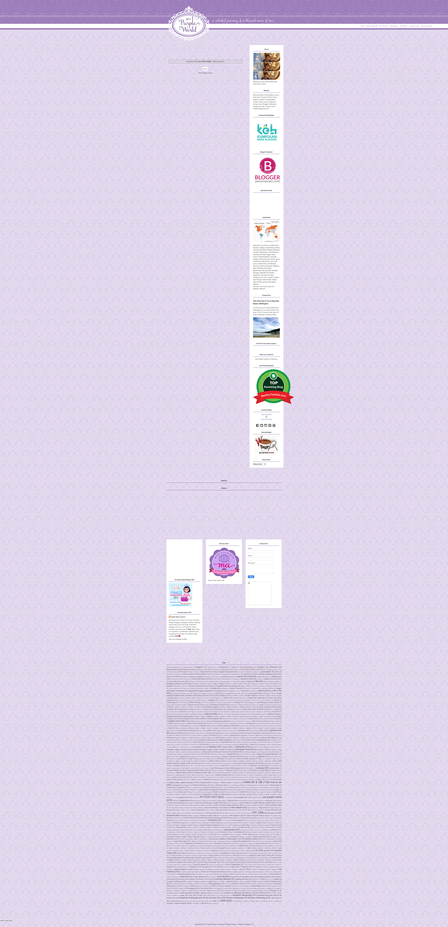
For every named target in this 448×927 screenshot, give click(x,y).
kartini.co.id (169, 761)
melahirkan (196, 787)
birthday (214, 688)
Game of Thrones (263, 728)
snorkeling (224, 853)
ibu (220, 744)
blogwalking (219, 691)
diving (270, 714)
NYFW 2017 (194, 818)
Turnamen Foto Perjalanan (175, 881)
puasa (225, 834)
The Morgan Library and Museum (253, 872)
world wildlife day (206, 901)
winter (182, 895)
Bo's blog (182, 693)
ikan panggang (261, 744)
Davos (253, 712)
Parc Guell (251, 825)
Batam (215, 684)
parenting (259, 825)
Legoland (219, 773)
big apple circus (176, 688)
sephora (249, 848)
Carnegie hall (223, 700)
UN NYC (226, 884)
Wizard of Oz (214, 895)
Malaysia (276, 266)
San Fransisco (176, 846)
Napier (204, 800)
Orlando (168, 823)
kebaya (218, 761)
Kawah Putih (204, 761)
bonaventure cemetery (200, 693)
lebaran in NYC (202, 773)
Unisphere (234, 886)
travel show (211, 877)
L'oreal (245, 765)
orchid (278, 820)
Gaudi (179, 730)
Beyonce (270, 686)
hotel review (197, 742)
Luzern (168, 779)
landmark (221, 770)
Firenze (241, 723)
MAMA (231, 782)
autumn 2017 (184, 681)
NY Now (208, 813)
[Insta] (265, 425)
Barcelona (188, 684)
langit (237, 770)
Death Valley (266, 712)
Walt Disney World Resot (224, 890)
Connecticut (278, 707)
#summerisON (171, 669)
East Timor (263, 277)
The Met (203, 872)
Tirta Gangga (223, 874)
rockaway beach (208, 843)
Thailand (256, 277)
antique (208, 677)
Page (259, 823)
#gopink (234, 667)
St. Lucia (250, 858)
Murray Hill (169, 794)
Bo (270, 691)
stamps (178, 860)
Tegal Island (235, 867)
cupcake (199, 712)
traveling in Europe (264, 877)
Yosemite (169, 903)
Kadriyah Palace (209, 759)
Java (200, 756)
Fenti (210, 723)
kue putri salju (200, 765)
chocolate (205, 705)
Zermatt (203, 903)
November (234, 810)
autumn (266, 679)
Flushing (212, 726)
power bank (269, 832)
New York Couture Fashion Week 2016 (227, 805)
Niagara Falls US (275, 808)
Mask (266, 785)
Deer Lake (169, 714)
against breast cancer (226, 672)
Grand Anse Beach (173, 735)
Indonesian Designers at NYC (209, 749)
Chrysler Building (243, 705)
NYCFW (174, 818)
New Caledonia (258, 268)
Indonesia (262, 259)
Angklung (225, 674)
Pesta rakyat (198, 830)
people (252, 827)
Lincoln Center (209, 775)
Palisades (175, 825)
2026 (280, 669)
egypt (187, 719)
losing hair (211, 777)
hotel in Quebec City (185, 742)
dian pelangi (184, 714)
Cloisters (176, 707)
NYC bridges (194, 815)
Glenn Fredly (253, 730)
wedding (218, 893)
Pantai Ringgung (235, 825)
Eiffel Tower (226, 719)
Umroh (265, 881)
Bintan (207, 688)
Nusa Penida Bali (271, 810)
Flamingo (169, 726)
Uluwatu (258, 881)
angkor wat (247, 674)
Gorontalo (234, 733)
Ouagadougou (184, 823)
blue (243, 691)
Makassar (251, 779)
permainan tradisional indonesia (183, 830)
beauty (234, 686)
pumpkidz (202, 837)
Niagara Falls (263, 808)
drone (229, 716)
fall (254, 721)
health (273, 738)
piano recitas (244, 830)
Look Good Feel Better (198, 777)
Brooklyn (223, 695)
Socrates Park (262, 853)
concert (258, 707)
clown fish (184, 707)
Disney (228, 714)
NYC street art (260, 815)
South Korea (265, 261)
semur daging (231, 848)
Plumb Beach (181, 832)
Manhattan (219, 785)
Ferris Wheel (218, 723)
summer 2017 (215, 862)
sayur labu (234, 846)
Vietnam (256, 284)
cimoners (253, 705)
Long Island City (185, 777)
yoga (264, 901)
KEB (211, 761)
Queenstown (203, 839)
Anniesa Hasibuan (267, 674)
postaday (238, 832)
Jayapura (224, 756)
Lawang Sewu (276, 770)
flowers (203, 726)
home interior (236, 740)
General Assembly (189, 730)
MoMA (186, 790)
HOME (362, 26)
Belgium (270, 250)
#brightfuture (212, 667)
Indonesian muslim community (191, 752)
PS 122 (212, 834)
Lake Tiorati (204, 768)
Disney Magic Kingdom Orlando (256, 714)
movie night (207, 792)
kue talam (209, 765)
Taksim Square (261, 864)
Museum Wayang (196, 794)
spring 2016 (261, 855)
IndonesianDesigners (251, 752)
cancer (271, 698)
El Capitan (235, 719)
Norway (265, 270)
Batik (220, 684)
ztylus (215, 903)
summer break (252, 862)
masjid (260, 785)
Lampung (260, 768)
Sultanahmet (278, 860)
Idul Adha (235, 744)
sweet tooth (219, 864)
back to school (225, 681)
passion (180, 827)
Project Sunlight (192, 834)
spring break (176, 858)
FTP (255, 728)
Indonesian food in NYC (260, 749)
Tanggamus (170, 867)
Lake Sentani (194, 768)
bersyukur (262, 686)
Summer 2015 (191, 862)
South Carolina (214, 855)
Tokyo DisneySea (240, 874)
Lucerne (264, 777)
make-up (267, 779)
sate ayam (200, 846)
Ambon (277, 672)
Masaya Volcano (252, 785)
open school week (250, 820)
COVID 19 (262, 709)
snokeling (215, 853)
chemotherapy (261, 702)
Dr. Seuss (216, 716)
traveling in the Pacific (205, 879)
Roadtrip (198, 843)
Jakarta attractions (272, 754)
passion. (189, 827)
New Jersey (199, 803)
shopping (214, 850)
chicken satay (170, 705)
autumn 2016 (173, 681)
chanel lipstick (227, 702)
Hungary (256, 259)
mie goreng (264, 787)
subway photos (260, 860)
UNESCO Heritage (183, 886)
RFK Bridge (169, 843)
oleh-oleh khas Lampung (198, 820)
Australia (256, 250)
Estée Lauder (201, 721)
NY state (217, 813)
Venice (243, 888)
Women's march (225, 895)
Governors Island (245, 733)
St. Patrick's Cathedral (261, 858)
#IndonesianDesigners (247, 667)
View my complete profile (178, 639)
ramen (263, 839)
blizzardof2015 (256, 688)
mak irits (231, 779)
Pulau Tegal (193, 837)
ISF (202, 754)
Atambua (236, 679)
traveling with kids (241, 879)
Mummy (268, 792)
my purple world (183, 797)
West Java (248, 893)
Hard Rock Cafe (194, 738)
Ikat (269, 744)
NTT (246, 810)
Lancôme (213, 770)
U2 (216, 881)
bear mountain (210, 686)
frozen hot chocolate (245, 728)
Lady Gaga (175, 768)
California (226, 698)
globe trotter (263, 730)
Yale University (237, 901)
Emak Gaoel (243, 719)
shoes (198, 850)
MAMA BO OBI (276, 782)
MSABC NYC (244, 792)
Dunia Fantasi (243, 716)
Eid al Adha (195, 719)
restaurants (267, 841)
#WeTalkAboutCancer (187, 669)
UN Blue (197, 884)
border (239, 693)
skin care (250, 850)
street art (237, 860)
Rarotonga (279, 839)
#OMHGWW (274, 667)
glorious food (175, 733)
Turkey (270, 277)
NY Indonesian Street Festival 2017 (193, 813)
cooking (190, 709)
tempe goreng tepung (222, 869)
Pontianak (222, 832)
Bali (257, 681)
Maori (227, 785)
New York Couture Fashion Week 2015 (201, 805)
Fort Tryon (279, 726)
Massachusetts (274, 785)
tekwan (266, 867)
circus (278, 705)
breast (273, 693)
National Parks (232, 800)
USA (206, 888)
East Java (270, 716)
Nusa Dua (261, 810)
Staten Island (201, 860)
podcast (196, 832)
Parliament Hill (170, 827)
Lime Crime (190, 775)
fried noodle (214, 728)
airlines (240, 672)
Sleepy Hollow (181, 853)
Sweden (271, 273)
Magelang (215, 779)
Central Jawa (182, 702)
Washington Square (172, 893)
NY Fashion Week (175, 813)
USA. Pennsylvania (217, 888)
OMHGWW (212, 820)
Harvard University (254, 738)
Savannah (217, 846)
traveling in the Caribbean (187, 879)
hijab (194, 740)
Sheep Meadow (190, 850)
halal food (277, 735)
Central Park (192, 702)
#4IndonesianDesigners (173, 667)
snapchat (199, 853)
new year (208, 803)
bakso (243, 681)
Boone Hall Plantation (228, 693)
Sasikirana (192, 846)
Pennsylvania (243, 827)
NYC (255, 812)
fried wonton (224, 728)
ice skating (227, 744)
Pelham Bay (216, 827)
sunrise (195, 864)
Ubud (229, 881)
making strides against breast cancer (182, 782)
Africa (215, 672)
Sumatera (171, 862)
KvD (228, 765)
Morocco (256, 266)
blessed (232, 688)
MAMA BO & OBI (252, 782)
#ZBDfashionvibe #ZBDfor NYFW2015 (207, 669)
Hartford (244, 738)
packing (220, 823)
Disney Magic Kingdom (238, 714)
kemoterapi (232, 761)
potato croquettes (258, 832)
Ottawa (175, 823)
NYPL (237, 818)
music (251, 794)
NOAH (177, 810)
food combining (243, 726)
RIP (176, 843)
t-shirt (246, 864)
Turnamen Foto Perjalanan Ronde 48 (196, 881)
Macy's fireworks (184, 779)
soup (195, 855)
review (275, 841)
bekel (242, 686)
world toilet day (193, 901)
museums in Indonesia (221, 794)
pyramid (249, 837)
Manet (212, 785)
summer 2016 (202, 862)
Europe (209, 721)
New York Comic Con (275, 803)
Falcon (248, 721)
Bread (267, 693)
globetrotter (276, 730)
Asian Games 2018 (184, 679)
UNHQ (227, 886)
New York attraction (246, 803)
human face (246, 742)
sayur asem (225, 846)
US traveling (190, 888)
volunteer (176, 890)
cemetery (276, 700)
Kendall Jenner (251, 761)
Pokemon (204, 832)
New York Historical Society (194, 808)
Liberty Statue (250, 773)
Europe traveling (221, 721)
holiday (200, 740)
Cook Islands (182, 709)
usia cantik (227, 888)
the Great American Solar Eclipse (189, 872)
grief (219, 735)
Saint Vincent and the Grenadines (264, 282)
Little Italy (258, 775)
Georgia (218, 730)
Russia (266, 273)
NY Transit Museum (244, 813)
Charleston (237, 702)
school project (268, 846)
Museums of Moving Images (238, 794)
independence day (198, 747)
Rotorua (243, 843)
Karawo (260, 759)
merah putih (223, 787)
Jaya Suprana (215, 756)
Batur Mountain (275, 684)
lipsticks (225, 775)
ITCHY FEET (245, 754)
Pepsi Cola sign (260, 827)
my (173, 797)
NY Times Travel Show (229, 813)
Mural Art (276, 792)
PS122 (218, 834)
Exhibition (241, 721)
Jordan (273, 259)
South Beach (203, 855)
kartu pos (178, 761)
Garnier (273, 728)
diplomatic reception (197, 714)
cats (261, 700)
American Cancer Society (173, 674)
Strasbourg (229, 860)
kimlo (269, 763)
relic (215, 841)
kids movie (228, 763)
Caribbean (211, 700)
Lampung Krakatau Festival (175, 770)
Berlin (255, 686)
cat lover (254, 700)
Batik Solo (247, 684)
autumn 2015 (277, 679)
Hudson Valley (236, 742)
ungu (220, 886)
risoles (181, 843)
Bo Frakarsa (174, 693)
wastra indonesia (186, 893)
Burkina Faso (180, 698)
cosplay (237, 709)
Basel (195, 684)
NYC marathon (223, 815)
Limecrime (200, 775)
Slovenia (264, 275)
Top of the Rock (262, 874)
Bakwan (250, 681)
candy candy (189, 700)
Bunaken (171, 698)
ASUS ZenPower (226, 679)
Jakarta (259, 754)
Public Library (247, 834)
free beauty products (181, 728)
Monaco (262, 266)
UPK (169, 888)
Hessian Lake (187, 740)
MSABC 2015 (224, 792)
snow (234, 853)
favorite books (202, 723)
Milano (278, 787)
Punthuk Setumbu (222, 837)
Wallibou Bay (193, 890)
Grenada (273, 257)
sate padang (208, 846)
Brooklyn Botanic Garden (235, 695)
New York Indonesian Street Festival (216, 808)
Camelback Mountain (239, 698)
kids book (198, 763)
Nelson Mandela (277, 800)
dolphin (209, 716)
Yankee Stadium (255, 901)
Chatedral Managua (249, 702)
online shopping (237, 820)
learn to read (170, 773)
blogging (191, 691)
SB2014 (242, 846)
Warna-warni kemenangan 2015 (257, 890)
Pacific (213, 823)
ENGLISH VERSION (426, 26)
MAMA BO (238, 782)
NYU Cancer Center (248, 818)
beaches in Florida (181, 686)
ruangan (250, 843)
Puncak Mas (211, 837)
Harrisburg (227, 738)
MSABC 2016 (234, 792)
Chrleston (232, 705)
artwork (259, 677)
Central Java (170, 702)
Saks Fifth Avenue (274, 843)
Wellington (237, 893)
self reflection (192, 848)
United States (266, 280)
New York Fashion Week (274, 805)
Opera (260, 820)
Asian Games (173, 679)
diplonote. (220, 714)
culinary (181, 712)
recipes (184, 841)
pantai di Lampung (212, 825)
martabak (234, 785)
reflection (194, 841)
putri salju (241, 837)
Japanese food (193, 756)
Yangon (246, 901)
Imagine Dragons (277, 744)
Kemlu (225, 761)
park (278, 825)
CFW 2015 (204, 702)
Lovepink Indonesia (237, 777)
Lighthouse (169, 775)
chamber (211, 702)
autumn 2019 (196, 681)
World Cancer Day (172, 901)
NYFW (186, 818)
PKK (280, 830)
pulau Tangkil (181, 837)
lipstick (218, 775)
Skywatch (266, 850)
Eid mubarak (214, 719)
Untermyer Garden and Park (274, 886)
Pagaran (253, 823)
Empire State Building (266, 719)
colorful (222, 707)
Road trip (189, 843)
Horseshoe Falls (275, 740)
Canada (255, 252)
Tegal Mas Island (247, 867)
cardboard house (200, 700)
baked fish (235, 681)
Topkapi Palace (274, 874)
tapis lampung (206, 867)
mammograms (186, 785)
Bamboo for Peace (274, 681)
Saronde (184, 846)
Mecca (189, 787)
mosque (276, 790)
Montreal (248, 790)
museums (206, 794)
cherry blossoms (274, 702)
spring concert (220, 858)
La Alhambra (253, 765)
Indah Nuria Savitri (266, 414)
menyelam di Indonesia (209, 787)
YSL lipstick (195, 903)
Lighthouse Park (180, 775)
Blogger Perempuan (177, 691)
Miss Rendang (178, 790)
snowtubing (252, 853)
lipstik (232, 775)
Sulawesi (269, 860)
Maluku (224, 782)
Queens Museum (179, 839)
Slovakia (271, 275)
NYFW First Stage (215, 818)
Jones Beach (182, 759)
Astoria (194, 679)
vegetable (236, 888)
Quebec (256, 837)
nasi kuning (212, 800)
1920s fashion (234, 669)
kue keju (190, 765)
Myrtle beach (196, 800)
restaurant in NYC (257, 841)
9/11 (196, 672)
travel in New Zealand (196, 877)
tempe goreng (210, 869)
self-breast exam (204, 848)
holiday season (210, 740)
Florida (183, 726)
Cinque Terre (270, 705)
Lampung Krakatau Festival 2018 (197, 770)
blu (238, 691)
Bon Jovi (189, 693)
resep (235, 841)
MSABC (216, 792)
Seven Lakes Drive (269, 848)
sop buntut (187, 855)
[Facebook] (257, 425)
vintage (269, 888)
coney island (267, 707)
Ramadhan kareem (251, 839)
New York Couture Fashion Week (178, 805)
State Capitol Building (189, 860)
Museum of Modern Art (182, 794)
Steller (209, 860)
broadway (199, 695)
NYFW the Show (229, 818)
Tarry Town (217, 867)
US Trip (200, 888)
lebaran (179, 773)
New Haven (190, 803)
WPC (215, 901)
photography (229, 829)
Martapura (242, 785)
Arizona (231, 677)
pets (211, 830)
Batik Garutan (238, 684)
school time (278, 846)
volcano (168, 890)
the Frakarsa (272, 869)
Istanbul (230, 754)
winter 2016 (192, 895)
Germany (256, 254)
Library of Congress (262, 773)
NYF (180, 818)
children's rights (181, 705)
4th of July (182, 672)
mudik (252, 792)
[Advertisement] (207, 50)
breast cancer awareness (183, 695)
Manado (195, 785)
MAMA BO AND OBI (371, 26)
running (257, 843)
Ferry (226, 723)
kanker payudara (249, 759)
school (250, 846)
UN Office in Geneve (237, 884)
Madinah (207, 779)
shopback (206, 850)
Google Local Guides (213, 733)
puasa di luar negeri (235, 834)
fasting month (181, 723)
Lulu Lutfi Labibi (275, 777)
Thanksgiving (263, 869)
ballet (264, 681)
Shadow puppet (178, 850)
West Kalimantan (261, 893)
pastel (195, 827)
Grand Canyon (186, 735)
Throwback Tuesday (184, 874)
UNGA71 (206, 886)
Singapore (256, 275)
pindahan (265, 830)
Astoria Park (205, 679)
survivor (211, 864)
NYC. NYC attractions (273, 815)
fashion (170, 723)
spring (251, 855)
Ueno (247, 881)
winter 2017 (203, 895)
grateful (205, 735)
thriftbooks (171, 874)
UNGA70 (199, 886)
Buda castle (270, 695)
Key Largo (268, 761)
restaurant (244, 841)
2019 (259, 669)
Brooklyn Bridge (250, 695)
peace (201, 827)
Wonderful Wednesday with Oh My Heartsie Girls (199, 897)
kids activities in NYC (183, 763)
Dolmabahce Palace (198, 716)
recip (169, 841)
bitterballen (224, 688)
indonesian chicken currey (271, 747)
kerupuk (260, 761)
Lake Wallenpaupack (217, 768)
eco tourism (179, 719)
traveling (221, 876)
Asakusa (266, 677)
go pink (186, 733)
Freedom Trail (205, 728)
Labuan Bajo (264, 765)
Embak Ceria (253, 719)
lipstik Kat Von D (242, 775)
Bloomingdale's (230, 691)
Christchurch (215, 705)
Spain (273, 254)
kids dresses (207, 763)
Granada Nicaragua (276, 733)
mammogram (175, 785)
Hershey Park (177, 740)
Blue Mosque (252, 691)
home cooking (224, 740)
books (217, 693)
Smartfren (192, 853)
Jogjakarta (261, 756)
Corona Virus (218, 709)
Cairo (206, 698)
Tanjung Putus (193, 867)
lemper (241, 773)
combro (235, 707)
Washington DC (274, 890)
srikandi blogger (240, 858)
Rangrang (270, 839)
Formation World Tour (256, 726)
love (228, 777)
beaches (169, 686)
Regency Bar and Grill (205, 841)
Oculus (176, 820)
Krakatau (169, 765)
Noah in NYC (185, 810)
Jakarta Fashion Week (172, 756)
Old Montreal (184, 820)
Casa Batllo (247, 700)
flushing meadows (223, 726)
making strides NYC (205, 782)
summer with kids (173, 864)
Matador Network (259, 289)
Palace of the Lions (268, 823)
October (169, 820)
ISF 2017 (208, 754)
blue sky (261, 690)
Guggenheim (244, 735)
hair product (267, 735)
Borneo (245, 693)
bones (211, 693)
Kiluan (263, 763)
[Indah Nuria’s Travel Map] (266, 241)
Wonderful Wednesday (241, 895)
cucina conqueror (171, 712)
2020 (264, 669)
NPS (241, 810)
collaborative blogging (210, 707)
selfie (212, 848)
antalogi (184, 677)
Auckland (259, 679)
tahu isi (252, 864)
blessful (239, 688)
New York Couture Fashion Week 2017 (253, 805)
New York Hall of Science (176, 808)
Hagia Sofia (258, 735)
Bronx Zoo (214, 695)
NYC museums (235, 815)
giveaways (242, 730)
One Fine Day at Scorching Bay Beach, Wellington (266, 302)
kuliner (217, 765)
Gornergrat (225, 733)
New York (219, 803)
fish (278, 723)
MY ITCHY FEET (383, 26)
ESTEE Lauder (190, 721)
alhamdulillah (266, 672)
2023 (275, 669)
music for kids (259, 794)
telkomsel (169, 869)
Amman (211, 674)
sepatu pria (241, 848)
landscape (229, 770)
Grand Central (196, 735)
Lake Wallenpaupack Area (235, 768)
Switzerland (263, 252)
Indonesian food (242, 749)
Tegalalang (258, 867)
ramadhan (221, 839)
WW (223, 900)
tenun (241, 869)
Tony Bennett (252, 874)
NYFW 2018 (204, 818)
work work (274, 898)
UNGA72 (214, 886)
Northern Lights (208, 810)
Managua (204, 785)
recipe (176, 841)
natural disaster (258, 800)
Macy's (175, 779)
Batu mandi (255, 684)
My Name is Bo (256, 797)
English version (175, 721)
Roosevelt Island (234, 843)
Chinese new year (194, 705)
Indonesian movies (174, 752)
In (189, 747)
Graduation (256, 733)
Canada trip (261, 698)
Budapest (279, 695)
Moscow (269, 790)
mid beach (244, 787)
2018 (253, 669)
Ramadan (213, 839)
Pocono (190, 832)
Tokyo (231, 874)
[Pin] (269, 425)
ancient (218, 674)
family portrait (263, 721)
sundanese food (186, 864)
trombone (254, 879)
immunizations (173, 747)
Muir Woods (260, 792)
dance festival (245, 712)
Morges (256, 790)
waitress (184, 890)
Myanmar (269, 266)
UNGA (192, 886)
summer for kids (277, 862)
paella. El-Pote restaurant (241, 823)
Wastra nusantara (201, 893)
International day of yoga (173, 754)
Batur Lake (265, 684)
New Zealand (273, 270)
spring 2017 (271, 855)
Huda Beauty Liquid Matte (211, 742)
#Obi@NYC (261, 667)
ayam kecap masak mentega (210, 681)
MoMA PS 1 (194, 790)
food (233, 726)
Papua (244, 825)
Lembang (226, 773)
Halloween (169, 738)
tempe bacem (199, 869)
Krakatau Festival (179, 765)
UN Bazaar (189, 884)
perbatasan (271, 827)
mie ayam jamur (253, 787)
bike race (185, 688)
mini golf (169, 790)
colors (229, 707)
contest (171, 709)
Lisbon (251, 775)
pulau (268, 834)
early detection (254, 716)
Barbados (263, 250)
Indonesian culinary (173, 749)
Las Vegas (244, 770)
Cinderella (261, 705)
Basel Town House (205, 684)
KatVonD (195, 761)
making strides (277, 779)
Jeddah (247, 756)
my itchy (194, 797)
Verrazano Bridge (252, 888)
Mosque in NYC (171, 792)
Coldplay (198, 707)
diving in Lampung (183, 716)
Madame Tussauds (196, 779)
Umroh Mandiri (275, 881)
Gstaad (225, 735)
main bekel (223, 779)
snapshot (207, 853)
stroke (245, 860)
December (276, 712)
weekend (227, 893)
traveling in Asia (247, 877)
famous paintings (276, 721)
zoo (210, 903)
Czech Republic (273, 252)
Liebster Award (275, 773)
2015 (242, 669)
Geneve (209, 730)
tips (216, 874)
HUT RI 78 (195, 744)
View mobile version (205, 73)
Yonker (270, 901)
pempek (233, 827)
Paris (272, 825)
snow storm (243, 853)
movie (199, 792)
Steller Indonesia (219, 860)
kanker (239, 759)
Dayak (259, 712)
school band (258, 846)
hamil (177, 738)
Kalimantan (220, 759)
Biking (192, 688)
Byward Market (191, 698)
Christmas (224, 705)
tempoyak (234, 869)
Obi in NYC (269, 818)
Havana (264, 738)
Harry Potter (236, 738)
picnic (258, 830)
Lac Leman (274, 765)
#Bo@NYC (199, 667)
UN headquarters (215, 884)
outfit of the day (195, 823)
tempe (191, 869)
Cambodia (256, 261)
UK (253, 881)
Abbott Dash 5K (205, 672)
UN (167, 884)
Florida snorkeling (193, 726)
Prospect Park (203, 834)
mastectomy (170, 787)
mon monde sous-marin (207, 790)
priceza (182, 834)
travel (182, 876)
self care (183, 848)
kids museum (238, 763)
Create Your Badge (266, 419)
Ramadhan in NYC (235, 839)
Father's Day (191, 723)
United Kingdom (264, 257)
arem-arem (216, 677)
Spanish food (243, 855)
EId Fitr (204, 719)
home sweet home (249, 740)
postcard (248, 832)
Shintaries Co (248, 924)
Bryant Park (261, 695)
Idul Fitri (242, 744)
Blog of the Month (268, 688)
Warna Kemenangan (240, 890)
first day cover (258, 723)
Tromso (262, 879)
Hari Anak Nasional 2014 (208, 738)
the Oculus (269, 872)
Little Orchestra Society (270, 775)
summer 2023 (240, 862)
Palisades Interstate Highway (189, 825)
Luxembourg (271, 264)
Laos (271, 261)
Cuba (276, 709)
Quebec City (266, 837)
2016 (247, 669)
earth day (263, 716)
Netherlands (257, 270)
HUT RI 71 (270, 742)
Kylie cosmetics (236, 765)
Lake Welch (250, 768)
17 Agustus (224, 669)
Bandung (169, 684)
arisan (223, 677)
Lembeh (234, 773)
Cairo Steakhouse (216, 698)
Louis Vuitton (220, 777)
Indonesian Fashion (226, 749)
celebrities (268, 700)
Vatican (274, 280)
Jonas (173, 759)
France (255, 257)
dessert (177, 714)
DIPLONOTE (403, 26)
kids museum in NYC (251, 763)
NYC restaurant (248, 815)
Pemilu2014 (225, 827)
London (174, 777)
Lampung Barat (274, 768)
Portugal (256, 273)
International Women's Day (191, 754)
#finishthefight (223, 667)
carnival (231, 700)
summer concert (264, 862)
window (175, 895)
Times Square (199, 874)
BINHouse (200, 688)
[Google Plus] (273, 425)
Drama (223, 716)
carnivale (238, 700)
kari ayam (267, 759)
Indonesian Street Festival (211, 752)
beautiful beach (222, 686)
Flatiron (176, 726)
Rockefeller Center (221, 843)
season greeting (173, 848)
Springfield (230, 858)
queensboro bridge (191, 839)
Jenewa (253, 756)
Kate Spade (187, 761)
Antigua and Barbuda (267, 248)
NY (281, 810)
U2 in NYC (222, 881)
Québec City (276, 837)
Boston (261, 693)
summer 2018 (228, 862)
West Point (273, 893)
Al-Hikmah (248, 672)
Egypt (269, 254)
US (174, 888)
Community (250, 707)
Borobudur (252, 693)
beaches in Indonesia (196, 686)
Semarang (220, 848)
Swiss (227, 864)
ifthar (252, 744)
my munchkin (228, 797)
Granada (265, 733)
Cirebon (168, 707)
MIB (237, 787)
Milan (271, 787)
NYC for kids (213, 815)
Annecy (255, 674)
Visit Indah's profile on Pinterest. (266, 359)
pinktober (274, 830)
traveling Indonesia (223, 879)
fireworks (249, 723)
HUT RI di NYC (204, 744)
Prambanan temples (172, 834)
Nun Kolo (253, 810)
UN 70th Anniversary (178, 884)
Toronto (168, 877)
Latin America (253, 770)
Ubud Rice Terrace (238, 881)
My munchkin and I (241, 797)
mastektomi (181, 787)
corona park (207, 709)
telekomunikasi (275, 867)
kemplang (241, 761)
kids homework (217, 763)
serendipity (258, 848)
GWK (251, 735)
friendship (234, 728)
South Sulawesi (225, 855)
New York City (260, 803)
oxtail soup (205, 823)
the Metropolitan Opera (235, 872)
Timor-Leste (209, 874)
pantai (202, 825)
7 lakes (190, 672)
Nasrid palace (222, 800)
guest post (233, 735)
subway (251, 860)
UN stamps (269, 884)
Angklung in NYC (236, 674)
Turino (269, 879)
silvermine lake (224, 850)
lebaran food (190, 773)
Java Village (206, 756)
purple (233, 837)
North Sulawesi (196, 810)
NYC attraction (269, 813)
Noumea (226, 810)
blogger (279, 688)
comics (242, 707)
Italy (268, 259)
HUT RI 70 (262, 742)
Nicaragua (267, 268)
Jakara (253, 754)
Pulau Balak (276, 834)
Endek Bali (278, 719)
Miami (232, 787)
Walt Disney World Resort (206, 890)
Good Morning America (197, 733)
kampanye (231, 759)
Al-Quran (256, 672)
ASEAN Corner (277, 677)
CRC (271, 709)
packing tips (228, 823)
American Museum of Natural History (195, 674)
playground (171, 832)
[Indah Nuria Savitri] (266, 417)
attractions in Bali (247, 679)
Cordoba (198, 709)
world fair (183, 901)
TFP (247, 869)
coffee (191, 707)
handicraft (184, 738)
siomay (242, 850)
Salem (168, 846)
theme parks (278, 872)
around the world (244, 676)
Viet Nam (261, 888)
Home (205, 69)
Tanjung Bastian (181, 867)
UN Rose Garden (251, 884)
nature (268, 800)
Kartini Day (276, 759)
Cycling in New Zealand (211, 712)
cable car (200, 698)
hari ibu (219, 738)
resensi (228, 841)
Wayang (211, 893)
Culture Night (191, 712)
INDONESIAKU (394, 26)
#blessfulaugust (188, 667)
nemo (170, 803)
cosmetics (229, 709)
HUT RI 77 (187, 744)
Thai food (253, 869)
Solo (173, 855)
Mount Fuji (192, 792)
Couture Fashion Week (249, 709)
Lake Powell (184, 768)
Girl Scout (233, 730)
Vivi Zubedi (276, 888)
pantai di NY (224, 825)
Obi (263, 818)
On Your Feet (226, 820)
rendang (221, 841)
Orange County (269, 820)
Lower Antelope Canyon (252, 777)
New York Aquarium (232, 803)
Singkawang (234, 850)
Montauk (222, 790)
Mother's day (182, 792)
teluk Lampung (179, 869)
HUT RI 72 (179, 744)
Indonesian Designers (190, 749)
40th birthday (173, 672)
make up (259, 779)
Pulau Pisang (170, 837)
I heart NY (214, 744)
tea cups (225, 867)
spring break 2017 (207, 858)
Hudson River (225, 742)
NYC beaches (184, 815)
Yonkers (277, 901)
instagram (262, 752)
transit (175, 877)
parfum (267, 825)
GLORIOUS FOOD (414, 26)
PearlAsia (208, 827)
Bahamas (276, 250)
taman (278, 864)
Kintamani (276, 763)
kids (275, 761)
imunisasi (183, 747)
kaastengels (199, 759)
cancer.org (181, 700)
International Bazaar (273, 752)
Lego (212, 773)
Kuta (223, 765)
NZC (258, 818)
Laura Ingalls (265, 770)
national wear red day (246, 800)
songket (179, 855)
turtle (211, 881)
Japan (278, 259)
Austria (277, 248)
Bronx (207, 695)
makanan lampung (241, 779)
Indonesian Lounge (276, 749)
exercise (233, 721)
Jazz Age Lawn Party (236, 756)
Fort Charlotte (269, 726)
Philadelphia (218, 830)
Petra (205, 830)
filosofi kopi (233, 723)
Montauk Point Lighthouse (236, 790)
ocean (277, 818)
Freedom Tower (194, 728)
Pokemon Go (213, 832)
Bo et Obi (278, 690)
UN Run (261, 884)
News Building (252, 808)
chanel (219, 702)
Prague (278, 832)
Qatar (261, 273)
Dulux (235, 716)
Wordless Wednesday (234, 897)
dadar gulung (235, 712)
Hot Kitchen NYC (171, 742)
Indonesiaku (240, 747)
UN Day (204, 884)
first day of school (270, 723)
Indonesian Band (256, 747)
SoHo (270, 853)
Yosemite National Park (182, 903)
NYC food (203, 815)
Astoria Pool (216, 679)
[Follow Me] (261, 425)
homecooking (262, 740)
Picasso (252, 830)
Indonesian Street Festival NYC (232, 752)
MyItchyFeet (184, 800)
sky (256, 850)
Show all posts (218, 61)
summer (180, 862)
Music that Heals (270, 794)
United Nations (257, 886)
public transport (259, 834)
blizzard (247, 688)
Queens (168, 839)
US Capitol (180, 888)
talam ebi (270, 864)
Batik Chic (228, 684)
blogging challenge (204, 691)
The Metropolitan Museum (217, 872)
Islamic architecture (219, 754)
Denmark (263, 254)
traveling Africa (235, 877)
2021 (269, 669)
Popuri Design (231, 924)
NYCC (168, 818)
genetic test (201, 730)
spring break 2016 (191, 858)
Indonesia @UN (227, 747)
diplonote (209, 714)
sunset (203, 864)
